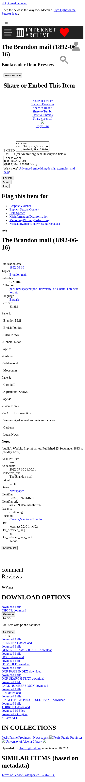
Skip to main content (14, 3)
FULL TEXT (17, 643)
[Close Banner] (6, 23)
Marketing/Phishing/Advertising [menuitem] (29, 220)
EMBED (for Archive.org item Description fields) (35, 154)
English (14, 299)
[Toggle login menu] (75, 46)
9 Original (14, 714)
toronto (13, 292)
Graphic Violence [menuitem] (20, 206)
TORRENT (16, 707)
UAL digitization (30, 748)
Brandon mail (17, 274)
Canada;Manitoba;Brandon (26, 519)
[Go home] (36, 32)
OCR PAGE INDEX (22, 671)
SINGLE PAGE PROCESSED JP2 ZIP (33, 700)
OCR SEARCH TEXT (23, 678)
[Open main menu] (8, 32)
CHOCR (14, 610)
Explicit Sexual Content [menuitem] (24, 209)
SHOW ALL (10, 717)
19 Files (13, 710)
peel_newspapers (20, 289)
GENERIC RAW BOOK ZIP (27, 650)
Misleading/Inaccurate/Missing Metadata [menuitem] (34, 223)
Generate (8, 614)
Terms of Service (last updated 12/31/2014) (28, 775)
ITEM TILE (16, 664)
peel (35, 289)
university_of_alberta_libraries (58, 289)
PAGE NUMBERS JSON (25, 685)
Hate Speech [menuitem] (17, 213)
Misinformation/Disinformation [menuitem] (28, 216)
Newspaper (16, 490)
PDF (11, 692)
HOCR (13, 657)
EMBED (9, 150)
